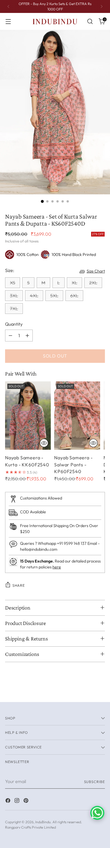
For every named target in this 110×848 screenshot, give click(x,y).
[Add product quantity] (27, 335)
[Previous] (8, 6)
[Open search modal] (90, 21)
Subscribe (94, 781)
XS (12, 282)
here (56, 567)
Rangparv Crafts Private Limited (30, 827)
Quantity (14, 324)
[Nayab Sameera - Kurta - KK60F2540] (28, 415)
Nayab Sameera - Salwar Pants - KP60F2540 (73, 464)
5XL (54, 295)
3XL (14, 295)
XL (74, 282)
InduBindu (42, 822)
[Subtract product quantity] (10, 335)
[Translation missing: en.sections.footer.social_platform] (8, 801)
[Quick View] (44, 443)
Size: (9, 270)
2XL (93, 282)
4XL (34, 295)
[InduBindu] (55, 21)
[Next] (101, 6)
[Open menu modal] (8, 21)
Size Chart (96, 271)
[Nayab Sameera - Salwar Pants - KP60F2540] (77, 415)
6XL (74, 295)
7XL (14, 308)
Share (18, 585)
